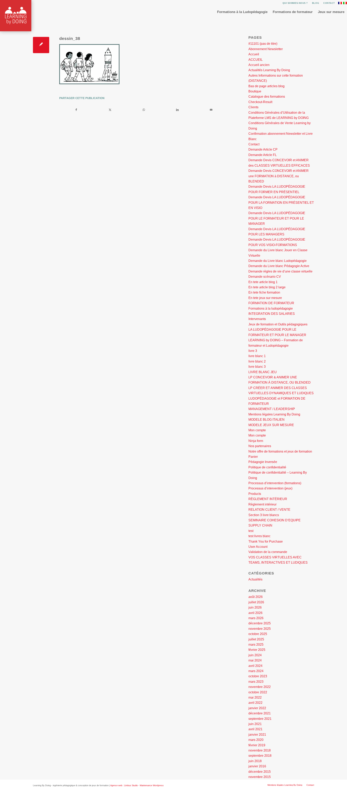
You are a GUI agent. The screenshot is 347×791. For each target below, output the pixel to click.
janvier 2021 (257, 734)
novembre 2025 (259, 628)
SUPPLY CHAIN (260, 525)
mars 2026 (255, 618)
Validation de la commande (267, 552)
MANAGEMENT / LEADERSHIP (271, 409)
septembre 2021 (259, 718)
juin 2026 (255, 607)
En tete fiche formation (264, 292)
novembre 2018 (259, 750)
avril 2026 (255, 613)
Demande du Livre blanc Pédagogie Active (278, 266)
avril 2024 (255, 665)
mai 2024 (255, 660)
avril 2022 (255, 702)
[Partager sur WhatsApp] (144, 109)
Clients (253, 107)
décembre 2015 (259, 771)
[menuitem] (295, 3)
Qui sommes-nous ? (295, 3)
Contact (329, 3)
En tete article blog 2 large (267, 287)
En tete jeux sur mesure (265, 298)
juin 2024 (255, 655)
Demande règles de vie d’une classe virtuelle (280, 271)
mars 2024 (255, 671)
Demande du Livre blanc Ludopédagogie (277, 260)
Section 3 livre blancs (263, 515)
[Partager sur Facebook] (76, 109)
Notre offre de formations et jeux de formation (280, 451)
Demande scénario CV (264, 276)
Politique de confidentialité (267, 467)
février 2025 (256, 649)
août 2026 (255, 597)
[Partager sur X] (110, 109)
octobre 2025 (257, 634)
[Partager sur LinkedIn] (177, 109)
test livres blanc (259, 536)
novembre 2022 (259, 687)
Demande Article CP (263, 149)
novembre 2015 (259, 777)
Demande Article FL (262, 155)
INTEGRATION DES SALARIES (271, 313)
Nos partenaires (259, 446)
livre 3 (252, 350)
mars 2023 (255, 681)
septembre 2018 (259, 755)
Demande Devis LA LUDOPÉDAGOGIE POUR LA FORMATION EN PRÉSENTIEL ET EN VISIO (281, 202)
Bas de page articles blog (266, 86)
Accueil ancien (258, 65)
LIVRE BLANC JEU (262, 372)
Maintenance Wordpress (152, 785)
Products (254, 493)
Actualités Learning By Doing (269, 70)
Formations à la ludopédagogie (270, 308)
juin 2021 (255, 724)
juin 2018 (255, 761)
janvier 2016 (257, 766)
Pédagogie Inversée (262, 462)
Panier (253, 456)
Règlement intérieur (262, 504)
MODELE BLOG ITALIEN (266, 419)
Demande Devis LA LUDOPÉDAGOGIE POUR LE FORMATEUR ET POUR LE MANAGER (276, 218)
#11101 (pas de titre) (262, 43)
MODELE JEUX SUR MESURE (271, 425)
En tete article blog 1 (263, 282)
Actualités (255, 579)
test (250, 531)
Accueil (253, 54)
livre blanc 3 (257, 366)
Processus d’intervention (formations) (274, 483)
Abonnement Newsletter (265, 49)
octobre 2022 (257, 692)
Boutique (254, 91)
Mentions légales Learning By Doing (274, 414)
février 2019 (256, 745)
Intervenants (257, 319)
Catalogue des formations (266, 96)
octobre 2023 (257, 676)
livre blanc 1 (257, 356)
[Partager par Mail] (211, 109)
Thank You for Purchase (265, 541)
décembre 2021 (259, 713)
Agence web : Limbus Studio (124, 785)
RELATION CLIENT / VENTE (269, 509)
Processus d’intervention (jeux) (270, 488)
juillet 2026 (256, 602)
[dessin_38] (41, 45)
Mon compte (257, 430)
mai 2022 (255, 697)
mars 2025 (255, 644)
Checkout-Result (260, 102)
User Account (257, 546)
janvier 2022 (257, 708)
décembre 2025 (259, 623)
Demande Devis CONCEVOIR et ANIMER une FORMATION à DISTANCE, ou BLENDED (278, 176)
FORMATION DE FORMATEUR (271, 303)
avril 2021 (255, 729)
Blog (315, 3)
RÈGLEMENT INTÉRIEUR (267, 499)
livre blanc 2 (257, 361)
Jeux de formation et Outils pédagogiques (277, 324)
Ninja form (255, 441)
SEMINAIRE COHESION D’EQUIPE (274, 520)
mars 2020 (255, 739)
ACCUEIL (255, 59)
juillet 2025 (256, 639)
